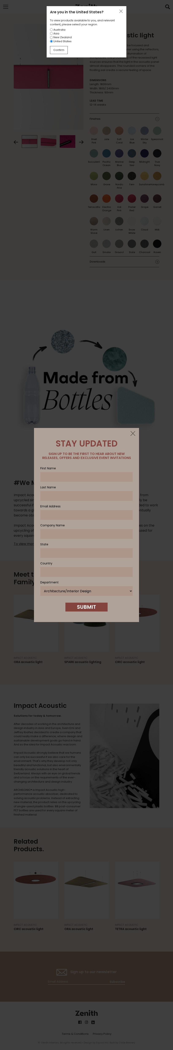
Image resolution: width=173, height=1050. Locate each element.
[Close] (133, 434)
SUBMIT (86, 606)
